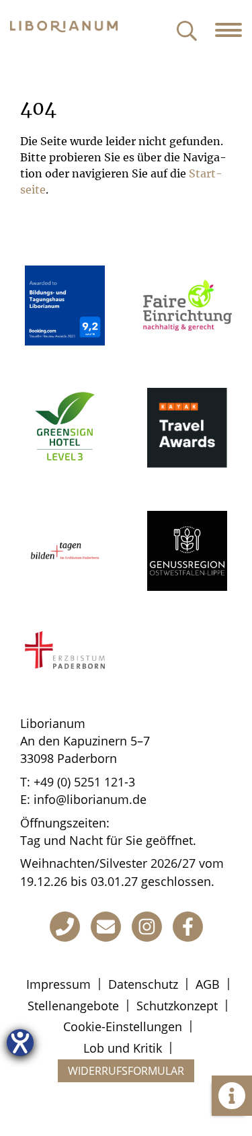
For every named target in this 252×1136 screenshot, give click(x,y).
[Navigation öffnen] (233, 30)
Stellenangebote (73, 1006)
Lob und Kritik (122, 1048)
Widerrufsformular (126, 1070)
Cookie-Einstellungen (122, 1026)
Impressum (58, 984)
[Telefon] (65, 926)
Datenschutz (143, 984)
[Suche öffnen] (187, 32)
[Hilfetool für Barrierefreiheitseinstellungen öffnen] (20, 1042)
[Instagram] (147, 926)
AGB (208, 984)
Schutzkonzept (177, 1006)
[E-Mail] (106, 926)
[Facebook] (188, 926)
